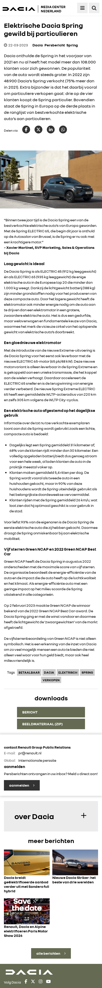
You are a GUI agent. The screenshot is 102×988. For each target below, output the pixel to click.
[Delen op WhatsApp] (63, 129)
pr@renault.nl (29, 753)
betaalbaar (29, 672)
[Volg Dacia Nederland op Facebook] (26, 982)
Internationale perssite (37, 760)
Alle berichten (48, 953)
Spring (72, 45)
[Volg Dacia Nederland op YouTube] (48, 982)
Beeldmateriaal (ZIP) (42, 724)
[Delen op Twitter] (38, 129)
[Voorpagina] (20, 8)
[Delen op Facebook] (26, 129)
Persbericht (54, 45)
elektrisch (67, 672)
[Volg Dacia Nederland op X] (33, 982)
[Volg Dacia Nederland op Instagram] (40, 982)
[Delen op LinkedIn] (51, 129)
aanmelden (19, 785)
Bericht (30, 712)
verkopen (51, 680)
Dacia (37, 45)
